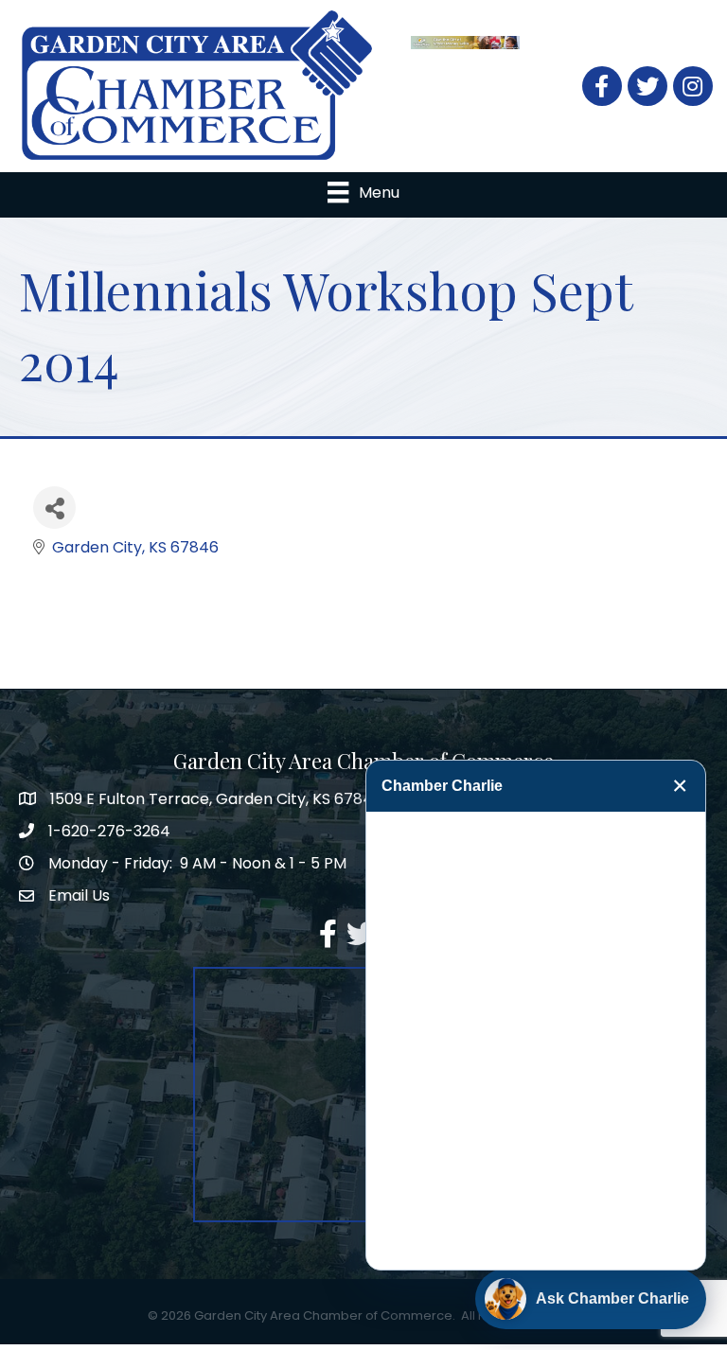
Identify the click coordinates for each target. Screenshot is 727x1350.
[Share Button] (54, 507)
